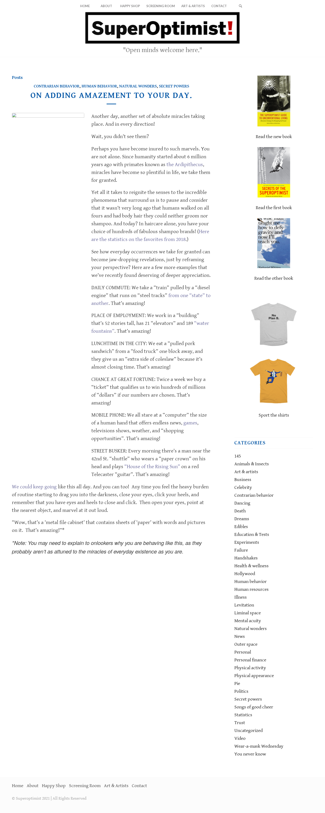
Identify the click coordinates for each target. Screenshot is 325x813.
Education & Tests (251, 534)
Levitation (244, 605)
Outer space (245, 644)
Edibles (241, 526)
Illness (240, 597)
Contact (139, 786)
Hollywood (244, 574)
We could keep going (34, 487)
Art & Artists (116, 786)
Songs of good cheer (253, 707)
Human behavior (99, 86)
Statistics (243, 715)
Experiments (246, 542)
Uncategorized (248, 730)
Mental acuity (247, 621)
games (190, 423)
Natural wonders (138, 86)
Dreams (241, 519)
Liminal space (247, 613)
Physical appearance (254, 675)
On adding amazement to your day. (111, 95)
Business (242, 479)
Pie (237, 683)
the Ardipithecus (185, 165)
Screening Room (85, 786)
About (33, 786)
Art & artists (246, 472)
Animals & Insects (251, 464)
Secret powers (174, 86)
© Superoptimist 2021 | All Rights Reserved (49, 798)
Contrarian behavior (56, 86)
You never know (250, 754)
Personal (242, 652)
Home (17, 786)
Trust (239, 723)
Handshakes (246, 558)
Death (240, 511)
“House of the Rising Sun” (152, 467)
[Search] (240, 6)
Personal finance (250, 660)
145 (237, 456)
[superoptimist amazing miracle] (48, 291)
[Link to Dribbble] (309, 34)
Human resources (251, 589)
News (239, 636)
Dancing (242, 503)
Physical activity (250, 668)
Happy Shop (54, 786)
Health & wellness (251, 566)
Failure (241, 550)
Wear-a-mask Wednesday (258, 746)
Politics (241, 691)
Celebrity (243, 487)
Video (240, 738)
